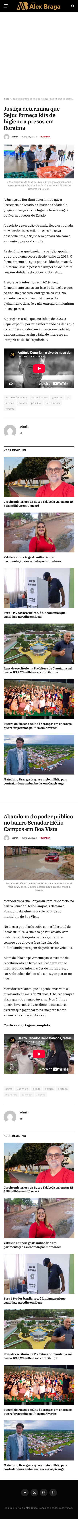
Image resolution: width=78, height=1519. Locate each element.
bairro (8, 1088)
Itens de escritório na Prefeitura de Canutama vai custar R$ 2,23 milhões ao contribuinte (38, 670)
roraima (9, 408)
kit (68, 397)
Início (6, 98)
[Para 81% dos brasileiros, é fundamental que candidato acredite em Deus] (39, 588)
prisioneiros (53, 403)
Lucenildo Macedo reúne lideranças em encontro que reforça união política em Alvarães (38, 726)
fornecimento (39, 397)
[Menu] (6, 6)
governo (57, 397)
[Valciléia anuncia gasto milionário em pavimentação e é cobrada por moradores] (39, 532)
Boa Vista (22, 1088)
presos (23, 403)
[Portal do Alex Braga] (39, 6)
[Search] (72, 6)
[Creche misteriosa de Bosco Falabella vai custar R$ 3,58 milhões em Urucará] (39, 477)
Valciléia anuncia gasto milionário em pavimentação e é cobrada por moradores (32, 559)
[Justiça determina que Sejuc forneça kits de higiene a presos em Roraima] (39, 162)
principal (36, 403)
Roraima (45, 136)
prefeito (63, 1088)
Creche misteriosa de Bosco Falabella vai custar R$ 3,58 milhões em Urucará (39, 503)
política (9, 403)
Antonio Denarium (16, 397)
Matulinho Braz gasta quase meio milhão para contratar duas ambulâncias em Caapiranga (35, 781)
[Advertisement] (39, 54)
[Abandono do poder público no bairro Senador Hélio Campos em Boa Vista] (39, 863)
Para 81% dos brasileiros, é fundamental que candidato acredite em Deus (34, 615)
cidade (36, 1088)
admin (14, 136)
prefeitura (11, 1094)
